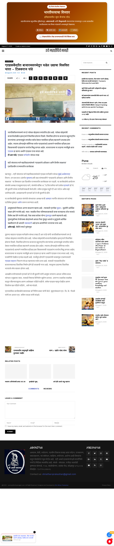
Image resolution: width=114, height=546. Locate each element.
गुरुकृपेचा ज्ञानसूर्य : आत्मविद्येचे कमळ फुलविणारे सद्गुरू (100, 301)
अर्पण (20, 202)
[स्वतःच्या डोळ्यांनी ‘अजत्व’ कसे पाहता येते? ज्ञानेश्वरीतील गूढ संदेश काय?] (88, 227)
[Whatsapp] (100, 465)
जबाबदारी (28, 223)
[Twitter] (94, 453)
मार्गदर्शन (26, 155)
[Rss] (94, 465)
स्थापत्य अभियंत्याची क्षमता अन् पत (15, 381)
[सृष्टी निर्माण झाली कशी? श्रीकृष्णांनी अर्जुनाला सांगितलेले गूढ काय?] (88, 210)
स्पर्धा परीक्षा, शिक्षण (9, 61)
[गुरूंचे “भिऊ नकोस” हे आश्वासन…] (88, 266)
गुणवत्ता (29, 178)
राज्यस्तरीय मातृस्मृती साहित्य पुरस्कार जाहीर (23, 352)
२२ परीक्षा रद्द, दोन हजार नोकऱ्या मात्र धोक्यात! (94, 119)
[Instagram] (100, 453)
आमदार (49, 198)
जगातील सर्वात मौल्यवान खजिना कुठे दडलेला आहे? (102, 317)
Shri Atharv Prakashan (61, 485)
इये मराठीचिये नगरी (57, 51)
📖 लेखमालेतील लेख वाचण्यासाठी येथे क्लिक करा (57, 37)
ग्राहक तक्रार (10, 261)
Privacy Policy (106, 485)
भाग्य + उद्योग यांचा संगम (58, 350)
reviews (48, 389)
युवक (59, 208)
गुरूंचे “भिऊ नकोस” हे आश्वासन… (101, 262)
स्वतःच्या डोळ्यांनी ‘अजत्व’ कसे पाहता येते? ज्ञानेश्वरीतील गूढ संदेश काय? (101, 225)
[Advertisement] (40, 320)
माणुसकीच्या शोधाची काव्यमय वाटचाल (98, 134)
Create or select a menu (22, 46)
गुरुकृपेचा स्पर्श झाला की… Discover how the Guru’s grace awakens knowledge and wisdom (101, 282)
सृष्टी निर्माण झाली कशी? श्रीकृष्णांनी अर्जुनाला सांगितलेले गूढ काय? (101, 208)
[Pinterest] (106, 453)
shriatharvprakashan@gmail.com (59, 474)
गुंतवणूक (48, 215)
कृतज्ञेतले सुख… (33, 381)
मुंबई (59, 174)
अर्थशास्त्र (66, 174)
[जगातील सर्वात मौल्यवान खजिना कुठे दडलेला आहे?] (88, 320)
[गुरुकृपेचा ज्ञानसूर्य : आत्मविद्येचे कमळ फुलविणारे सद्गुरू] (88, 304)
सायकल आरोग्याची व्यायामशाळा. (98, 152)
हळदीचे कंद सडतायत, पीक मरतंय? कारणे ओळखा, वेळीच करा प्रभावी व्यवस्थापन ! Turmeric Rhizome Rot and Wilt (95, 81)
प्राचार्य (66, 185)
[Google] (88, 459)
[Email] (88, 465)
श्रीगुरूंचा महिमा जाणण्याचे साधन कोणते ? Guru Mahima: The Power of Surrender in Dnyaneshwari (102, 244)
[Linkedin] (94, 459)
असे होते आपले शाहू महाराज (61, 381)
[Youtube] (106, 459)
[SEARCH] (106, 63)
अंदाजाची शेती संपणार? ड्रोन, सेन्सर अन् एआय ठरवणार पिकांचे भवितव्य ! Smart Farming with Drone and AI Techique (94, 105)
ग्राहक (10, 151)
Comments (33, 389)
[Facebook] (88, 453)
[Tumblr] (100, 459)
